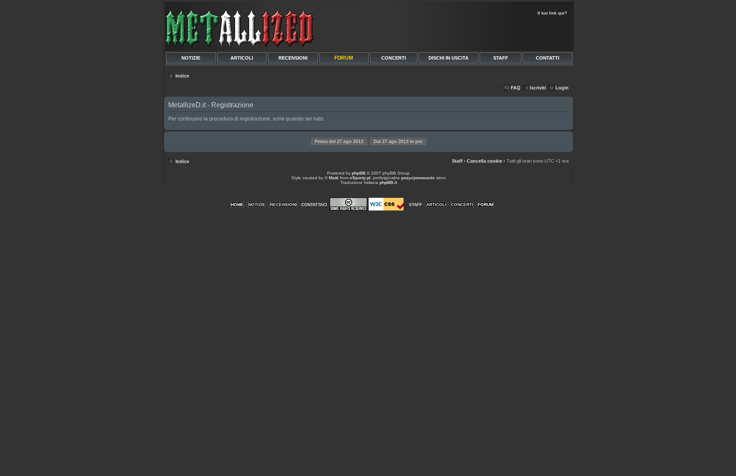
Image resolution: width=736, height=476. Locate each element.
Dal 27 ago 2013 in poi (398, 141)
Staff (457, 160)
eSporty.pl (360, 177)
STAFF (500, 57)
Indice (182, 75)
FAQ (515, 87)
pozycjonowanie (418, 177)
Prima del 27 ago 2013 (339, 141)
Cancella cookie (484, 160)
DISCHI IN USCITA (448, 57)
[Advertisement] (471, 32)
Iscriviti (538, 87)
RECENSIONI (293, 57)
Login (562, 87)
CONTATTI (547, 57)
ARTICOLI (241, 57)
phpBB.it (388, 182)
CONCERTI (393, 57)
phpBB (358, 173)
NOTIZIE (190, 57)
